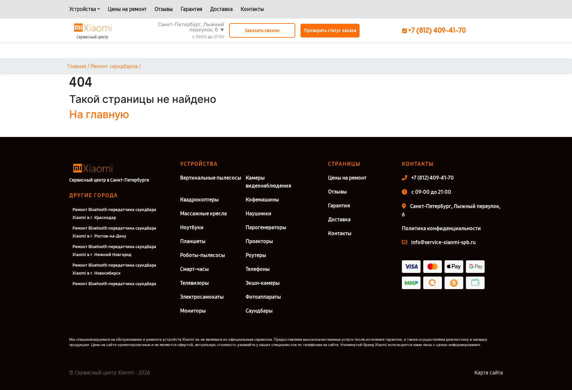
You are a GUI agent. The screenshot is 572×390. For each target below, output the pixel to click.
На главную (99, 114)
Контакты (252, 9)
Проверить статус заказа (330, 30)
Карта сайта (488, 372)
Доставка (221, 9)
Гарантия (191, 9)
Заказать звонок (262, 30)
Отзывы (164, 9)
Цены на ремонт (127, 9)
